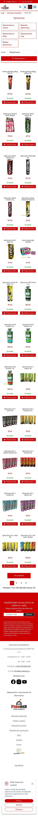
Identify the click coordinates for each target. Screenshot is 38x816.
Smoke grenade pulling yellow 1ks (28, 72)
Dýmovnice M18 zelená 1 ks (28, 325)
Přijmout (19, 801)
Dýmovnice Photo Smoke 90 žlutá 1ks (28, 199)
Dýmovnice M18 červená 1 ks (10, 367)
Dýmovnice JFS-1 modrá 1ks (10, 494)
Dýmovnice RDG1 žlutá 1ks (10, 241)
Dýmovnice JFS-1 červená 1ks (28, 452)
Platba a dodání (19, 721)
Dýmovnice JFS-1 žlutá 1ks (10, 536)
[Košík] (30, 7)
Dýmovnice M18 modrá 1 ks (10, 325)
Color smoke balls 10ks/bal (28, 241)
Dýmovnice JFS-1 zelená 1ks (28, 367)
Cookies (19, 740)
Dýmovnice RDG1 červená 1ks (10, 156)
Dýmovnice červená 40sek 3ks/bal (10, 114)
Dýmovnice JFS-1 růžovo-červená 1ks (10, 452)
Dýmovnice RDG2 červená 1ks (10, 199)
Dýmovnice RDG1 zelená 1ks (28, 114)
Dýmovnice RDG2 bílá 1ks (27, 156)
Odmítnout (19, 809)
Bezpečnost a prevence (19, 730)
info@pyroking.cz (11, 1)
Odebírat (29, 614)
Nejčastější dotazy (19, 726)
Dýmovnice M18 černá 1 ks (28, 283)
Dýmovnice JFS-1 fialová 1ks (28, 494)
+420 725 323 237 (26, 1)
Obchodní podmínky (19, 716)
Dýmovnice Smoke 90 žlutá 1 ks (10, 283)
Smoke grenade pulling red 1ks (10, 72)
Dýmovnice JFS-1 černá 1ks (10, 410)
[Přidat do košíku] (10, 102)
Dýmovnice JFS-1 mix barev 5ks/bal (28, 536)
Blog (19, 735)
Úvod (2, 13)
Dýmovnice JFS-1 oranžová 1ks (28, 410)
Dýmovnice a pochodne (14, 13)
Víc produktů (19, 576)
